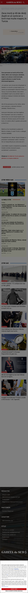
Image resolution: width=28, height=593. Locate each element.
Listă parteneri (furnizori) (4, 586)
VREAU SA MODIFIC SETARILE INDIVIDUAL (14, 590)
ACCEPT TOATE (14, 589)
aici (7, 574)
